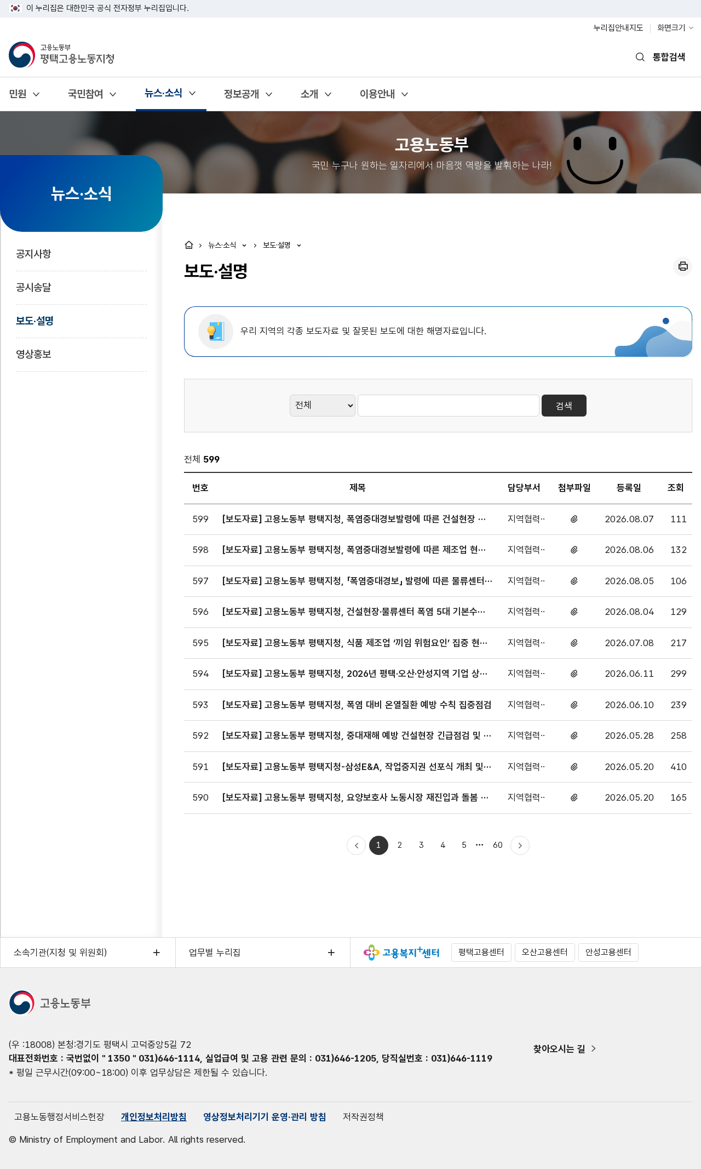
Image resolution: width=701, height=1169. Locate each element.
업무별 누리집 (215, 952)
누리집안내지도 (618, 28)
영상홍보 (33, 354)
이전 (356, 845)
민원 (17, 98)
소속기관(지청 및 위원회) (60, 952)
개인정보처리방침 (154, 1116)
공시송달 (33, 287)
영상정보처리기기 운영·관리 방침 (264, 1116)
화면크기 (671, 28)
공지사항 (33, 254)
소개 (309, 98)
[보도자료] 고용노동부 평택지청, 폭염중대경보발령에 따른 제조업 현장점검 (354, 550)
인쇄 (682, 266)
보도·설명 (35, 321)
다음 (520, 845)
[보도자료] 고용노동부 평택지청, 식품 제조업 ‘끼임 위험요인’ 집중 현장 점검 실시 (355, 643)
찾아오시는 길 (559, 1048)
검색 (564, 406)
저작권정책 (363, 1116)
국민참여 (85, 98)
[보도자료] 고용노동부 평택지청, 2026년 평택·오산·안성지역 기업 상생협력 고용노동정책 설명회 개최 (355, 674)
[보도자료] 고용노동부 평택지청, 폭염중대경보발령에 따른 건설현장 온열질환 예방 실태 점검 (354, 520)
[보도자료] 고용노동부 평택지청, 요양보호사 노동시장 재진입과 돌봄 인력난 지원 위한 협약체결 (355, 798)
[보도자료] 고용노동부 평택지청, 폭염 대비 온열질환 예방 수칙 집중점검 (357, 704)
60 (499, 847)
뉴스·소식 (163, 97)
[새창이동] (401, 952)
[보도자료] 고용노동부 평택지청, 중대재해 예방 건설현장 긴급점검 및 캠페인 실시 (357, 736)
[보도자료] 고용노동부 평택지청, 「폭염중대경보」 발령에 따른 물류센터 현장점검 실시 (353, 581)
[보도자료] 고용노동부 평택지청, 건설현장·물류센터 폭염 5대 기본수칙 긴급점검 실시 (354, 612)
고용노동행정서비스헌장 (59, 1116)
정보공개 (241, 98)
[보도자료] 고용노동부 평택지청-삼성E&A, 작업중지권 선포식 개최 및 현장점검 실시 (353, 767)
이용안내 (377, 98)
